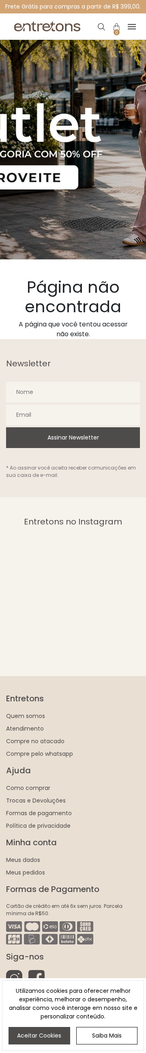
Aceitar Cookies (39, 1035)
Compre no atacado (35, 741)
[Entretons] (47, 27)
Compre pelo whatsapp (39, 754)
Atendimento (25, 728)
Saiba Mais (107, 1035)
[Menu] (132, 26)
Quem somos (25, 716)
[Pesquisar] (102, 26)
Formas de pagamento (39, 813)
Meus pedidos (25, 872)
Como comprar (28, 788)
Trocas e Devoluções (36, 800)
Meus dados (23, 860)
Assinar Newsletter (73, 437)
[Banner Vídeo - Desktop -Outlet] (73, 149)
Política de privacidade (38, 826)
